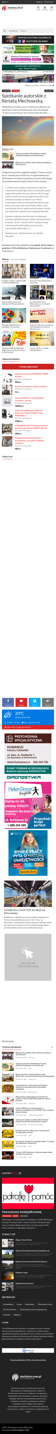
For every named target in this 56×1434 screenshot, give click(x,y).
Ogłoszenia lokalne (11, 359)
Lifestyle (6, 1315)
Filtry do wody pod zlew (36, 1360)
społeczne (31, 1057)
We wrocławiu (8, 1041)
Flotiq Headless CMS (20, 1430)
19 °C (6, 2)
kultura (15, 91)
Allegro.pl (39, 2)
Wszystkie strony (45, 1304)
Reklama (17, 1315)
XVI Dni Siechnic (10, 1309)
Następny (49, 91)
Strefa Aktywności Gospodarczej (33, 1309)
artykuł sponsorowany (35, 1115)
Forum (19, 1304)
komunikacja (32, 1092)
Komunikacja (8, 1304)
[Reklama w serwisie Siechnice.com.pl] (28, 957)
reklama (51, 732)
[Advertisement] (28, 19)
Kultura (23, 31)
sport (30, 1068)
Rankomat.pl (48, 2)
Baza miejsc (30, 1304)
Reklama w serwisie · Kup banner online (39, 85)
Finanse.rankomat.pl (18, 1360)
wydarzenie (32, 1079)
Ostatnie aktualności (11, 1047)
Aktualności (13, 31)
